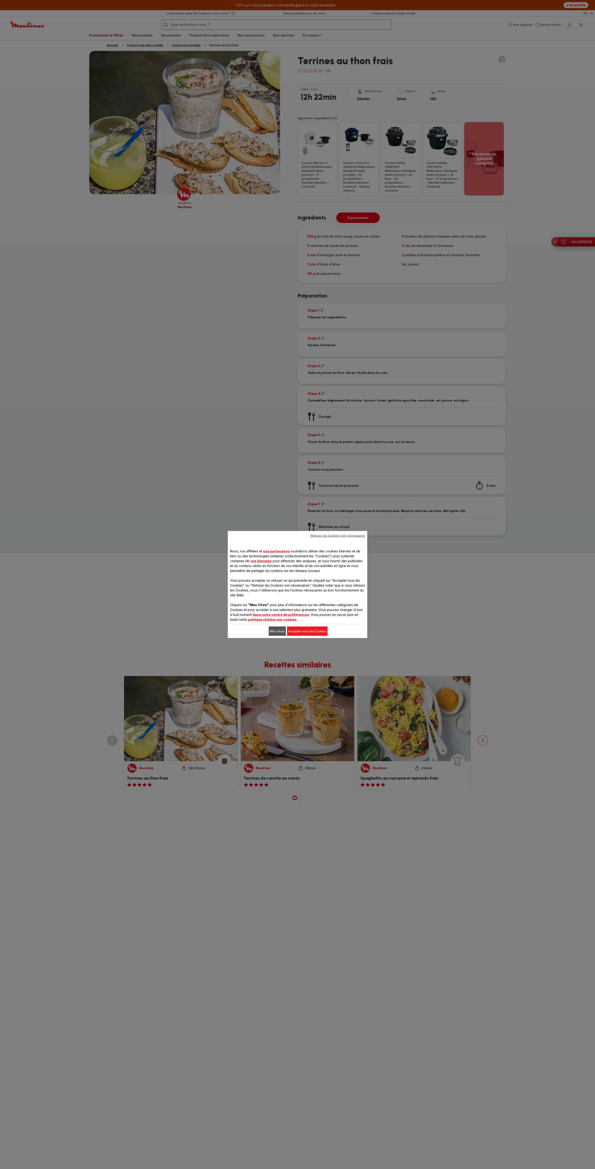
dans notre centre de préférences (281, 615)
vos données (261, 561)
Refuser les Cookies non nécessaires (337, 536)
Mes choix (277, 631)
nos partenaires (276, 551)
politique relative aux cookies (272, 619)
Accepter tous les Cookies (307, 631)
